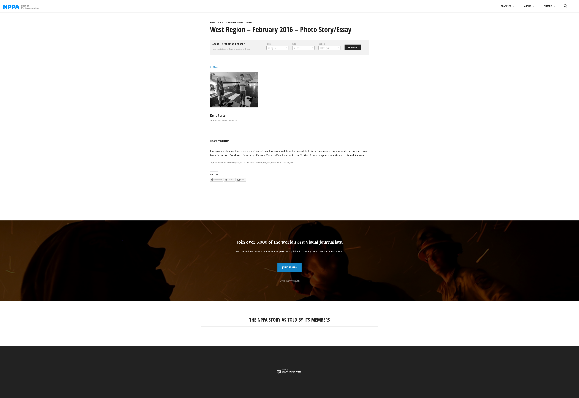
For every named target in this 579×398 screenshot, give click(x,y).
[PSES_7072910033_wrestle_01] (234, 106)
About (527, 6)
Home (212, 22)
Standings (228, 44)
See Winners (352, 47)
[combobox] (277, 48)
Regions (268, 43)
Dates (294, 43)
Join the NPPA (289, 267)
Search (565, 4)
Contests (506, 6)
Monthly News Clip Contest (240, 22)
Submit (548, 6)
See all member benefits (289, 281)
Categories (321, 43)
